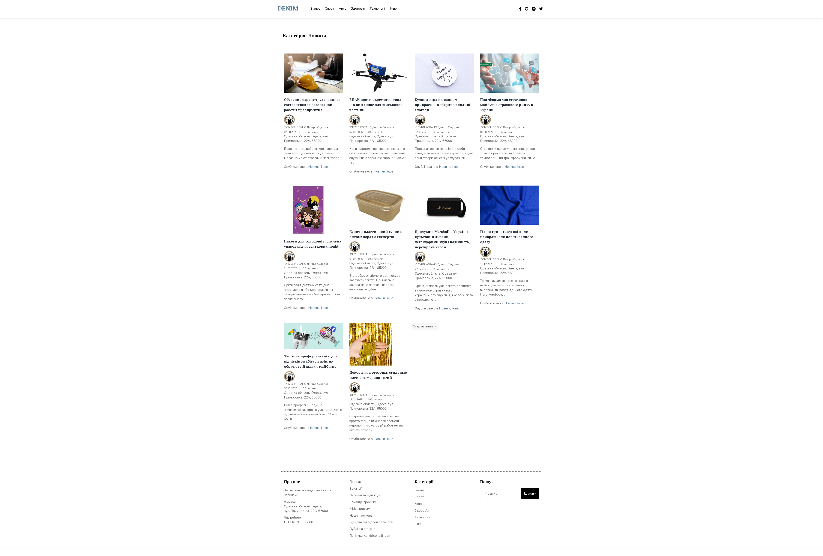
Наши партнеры (361, 515)
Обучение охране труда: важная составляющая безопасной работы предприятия (312, 104)
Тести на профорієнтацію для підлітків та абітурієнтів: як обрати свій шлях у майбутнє (311, 361)
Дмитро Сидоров (318, 127)
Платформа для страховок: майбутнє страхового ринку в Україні (506, 104)
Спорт (329, 8)
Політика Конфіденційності (369, 536)
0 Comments (310, 132)
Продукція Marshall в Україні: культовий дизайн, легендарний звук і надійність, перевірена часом (442, 239)
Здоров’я (358, 8)
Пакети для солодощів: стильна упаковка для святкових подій (312, 244)
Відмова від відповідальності (371, 522)
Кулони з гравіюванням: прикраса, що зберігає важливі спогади (442, 104)
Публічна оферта (362, 529)
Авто (342, 8)
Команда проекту (362, 502)
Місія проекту (359, 509)
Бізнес (315, 8)
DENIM (288, 8)
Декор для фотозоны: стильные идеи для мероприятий (378, 375)
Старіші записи (425, 326)
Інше (393, 8)
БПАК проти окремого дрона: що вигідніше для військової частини (375, 104)
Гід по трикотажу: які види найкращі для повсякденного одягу (506, 236)
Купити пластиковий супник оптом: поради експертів (375, 234)
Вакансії (355, 488)
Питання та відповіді (364, 495)
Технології (377, 8)
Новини (314, 167)
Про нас (355, 482)
